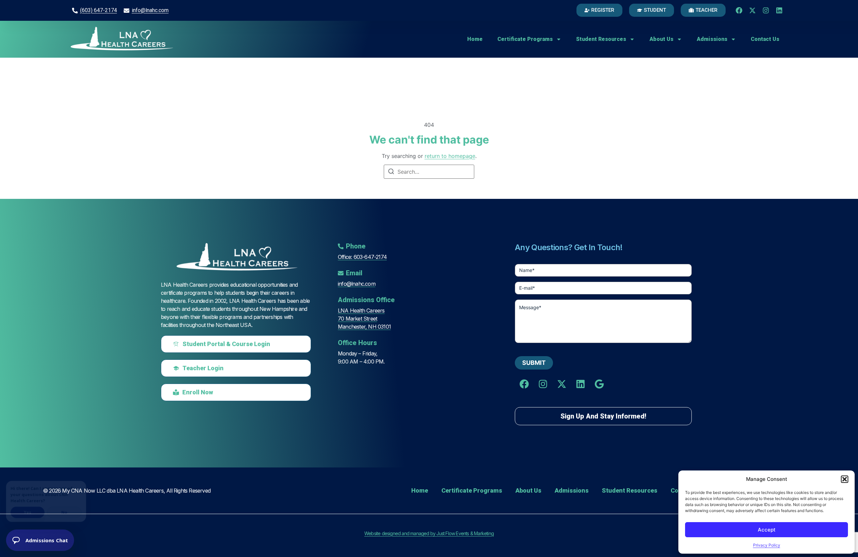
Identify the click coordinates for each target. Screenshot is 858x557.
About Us (661, 39)
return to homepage (450, 156)
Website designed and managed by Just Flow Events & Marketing (429, 533)
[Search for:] (429, 172)
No (66, 509)
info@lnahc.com (150, 10)
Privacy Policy (766, 545)
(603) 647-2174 (98, 10)
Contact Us (765, 39)
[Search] (391, 172)
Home (475, 39)
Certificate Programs (525, 39)
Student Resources (601, 39)
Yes (28, 509)
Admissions (712, 39)
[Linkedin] (779, 10)
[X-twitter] (752, 10)
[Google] (599, 384)
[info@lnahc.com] (126, 10)
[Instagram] (766, 10)
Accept (767, 529)
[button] (844, 479)
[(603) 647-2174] (75, 10)
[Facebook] (739, 10)
